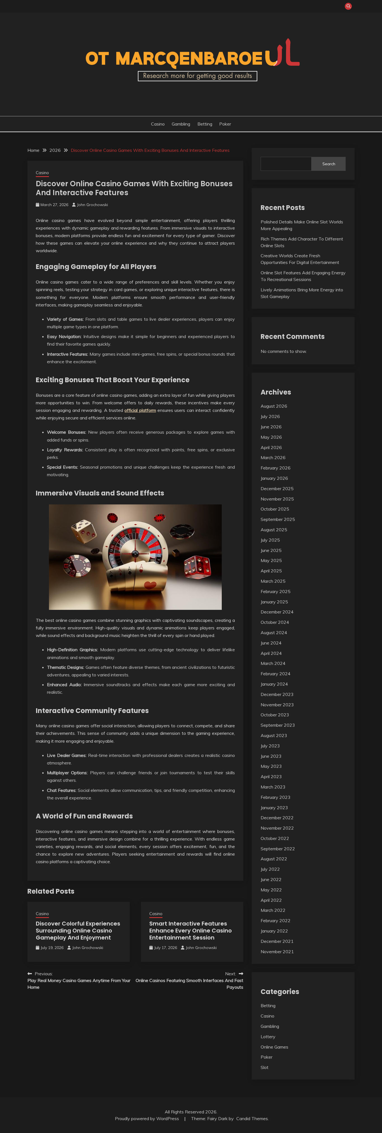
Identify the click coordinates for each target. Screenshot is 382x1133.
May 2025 (271, 560)
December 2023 (277, 694)
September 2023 (278, 725)
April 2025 (271, 570)
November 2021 (277, 951)
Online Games (274, 1047)
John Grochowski (92, 204)
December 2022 (277, 817)
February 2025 (276, 591)
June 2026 (271, 426)
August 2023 (274, 735)
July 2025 (270, 540)
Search (328, 163)
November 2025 (277, 499)
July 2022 (270, 869)
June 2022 (271, 879)
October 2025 (275, 509)
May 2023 (271, 766)
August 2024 (274, 632)
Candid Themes (252, 1118)
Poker (225, 124)
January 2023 (274, 807)
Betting (204, 124)
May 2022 (271, 890)
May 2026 (271, 437)
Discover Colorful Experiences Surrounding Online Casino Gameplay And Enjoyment (78, 930)
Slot (264, 1067)
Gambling (181, 124)
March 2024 (273, 663)
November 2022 (277, 828)
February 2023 (276, 797)
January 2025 (274, 602)
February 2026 (276, 468)
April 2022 (271, 900)
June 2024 (271, 643)
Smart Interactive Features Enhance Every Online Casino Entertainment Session (190, 930)
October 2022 (275, 838)
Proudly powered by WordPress (147, 1118)
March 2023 (273, 787)
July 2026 (270, 416)
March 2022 (273, 910)
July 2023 (270, 746)
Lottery (268, 1036)
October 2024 (275, 622)
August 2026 (274, 406)
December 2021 (277, 941)
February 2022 (276, 920)
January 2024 (274, 684)
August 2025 (274, 529)
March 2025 (273, 581)
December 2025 (277, 488)
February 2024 (276, 673)
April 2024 (271, 653)
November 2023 (277, 704)
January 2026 (274, 478)
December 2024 (277, 612)
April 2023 (271, 776)
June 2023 (271, 756)
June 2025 (271, 550)
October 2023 (275, 714)
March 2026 (273, 457)
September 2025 (278, 519)
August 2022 (274, 858)
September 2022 (278, 848)
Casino (158, 124)
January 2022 (274, 931)
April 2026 (271, 447)
